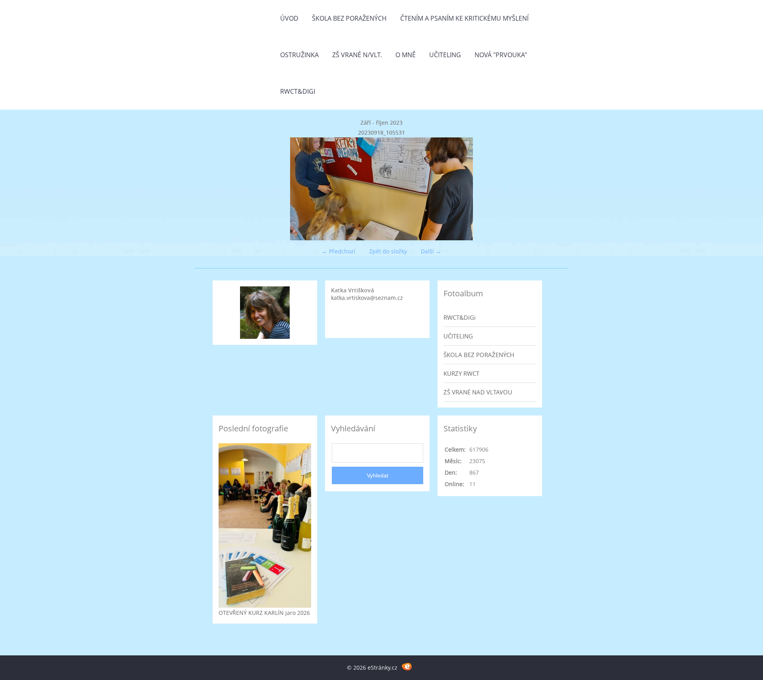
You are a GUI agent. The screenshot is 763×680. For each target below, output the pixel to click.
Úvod (289, 18)
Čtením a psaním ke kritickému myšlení (464, 18)
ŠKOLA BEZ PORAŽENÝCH (478, 355)
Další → (431, 251)
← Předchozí (338, 251)
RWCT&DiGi (297, 91)
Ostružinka (299, 54)
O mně (405, 54)
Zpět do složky (388, 251)
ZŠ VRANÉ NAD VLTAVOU (477, 392)
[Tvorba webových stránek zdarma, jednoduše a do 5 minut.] (406, 666)
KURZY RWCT (461, 373)
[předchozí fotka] (225, 188)
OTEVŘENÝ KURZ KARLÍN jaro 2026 (264, 612)
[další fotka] (537, 188)
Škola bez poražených (349, 18)
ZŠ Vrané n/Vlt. (357, 54)
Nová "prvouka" (500, 54)
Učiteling (445, 54)
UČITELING (458, 336)
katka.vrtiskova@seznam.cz (367, 297)
